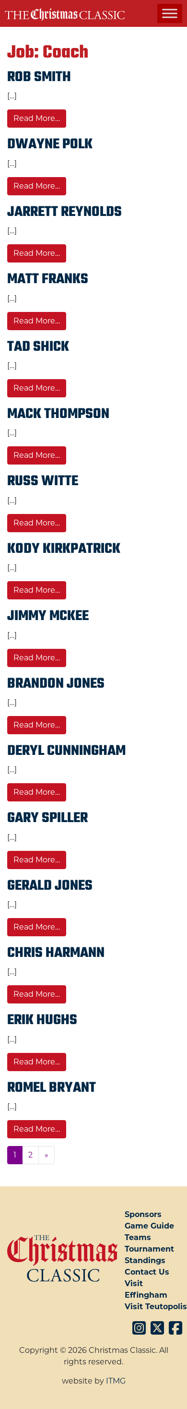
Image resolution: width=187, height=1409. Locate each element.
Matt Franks (47, 279)
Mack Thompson (58, 414)
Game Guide (149, 1225)
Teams (138, 1237)
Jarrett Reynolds (64, 212)
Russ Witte (42, 481)
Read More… (39, 118)
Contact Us (147, 1272)
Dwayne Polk (50, 144)
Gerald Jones (50, 886)
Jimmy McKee (48, 616)
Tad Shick (38, 347)
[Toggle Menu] (169, 13)
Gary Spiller (47, 818)
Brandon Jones (56, 684)
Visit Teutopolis (156, 1306)
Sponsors (143, 1214)
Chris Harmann (56, 953)
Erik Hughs (42, 1020)
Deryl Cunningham (66, 751)
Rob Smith (39, 77)
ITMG (116, 1380)
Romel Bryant (51, 1088)
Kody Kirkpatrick (63, 549)
